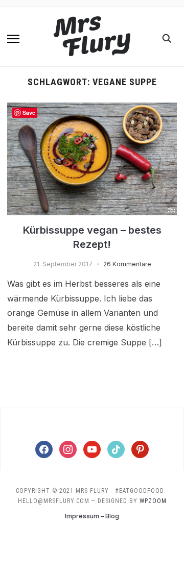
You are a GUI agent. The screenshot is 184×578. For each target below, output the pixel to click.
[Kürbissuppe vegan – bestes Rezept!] (91, 109)
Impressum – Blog (92, 516)
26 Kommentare (127, 264)
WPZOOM (153, 501)
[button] (13, 39)
